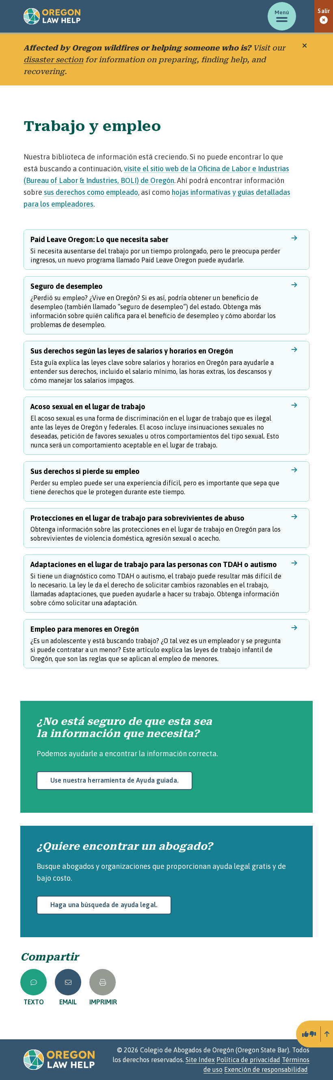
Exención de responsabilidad (266, 1069)
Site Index (200, 1059)
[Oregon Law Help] (52, 16)
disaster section (53, 59)
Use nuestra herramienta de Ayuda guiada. (114, 780)
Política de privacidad (248, 1059)
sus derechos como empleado (91, 192)
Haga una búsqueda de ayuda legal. (104, 904)
